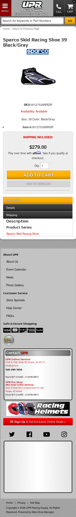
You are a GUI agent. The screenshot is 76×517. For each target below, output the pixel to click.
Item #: (27, 127)
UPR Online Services (17, 359)
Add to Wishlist (38, 184)
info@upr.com (11, 365)
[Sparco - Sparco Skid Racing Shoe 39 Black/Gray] (38, 53)
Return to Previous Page (25, 28)
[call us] (59, 8)
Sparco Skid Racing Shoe (22, 234)
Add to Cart (38, 174)
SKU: (27, 105)
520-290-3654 (13, 369)
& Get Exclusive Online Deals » (40, 421)
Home (6, 28)
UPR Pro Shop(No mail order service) (19, 383)
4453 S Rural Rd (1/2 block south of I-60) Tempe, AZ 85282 (24, 389)
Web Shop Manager (43, 512)
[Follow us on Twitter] (12, 433)
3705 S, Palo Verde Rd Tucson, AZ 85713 (25, 362)
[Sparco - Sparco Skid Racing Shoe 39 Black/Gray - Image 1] (38, 75)
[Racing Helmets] (38, 409)
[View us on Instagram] (64, 433)
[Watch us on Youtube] (47, 433)
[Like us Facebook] (29, 433)
